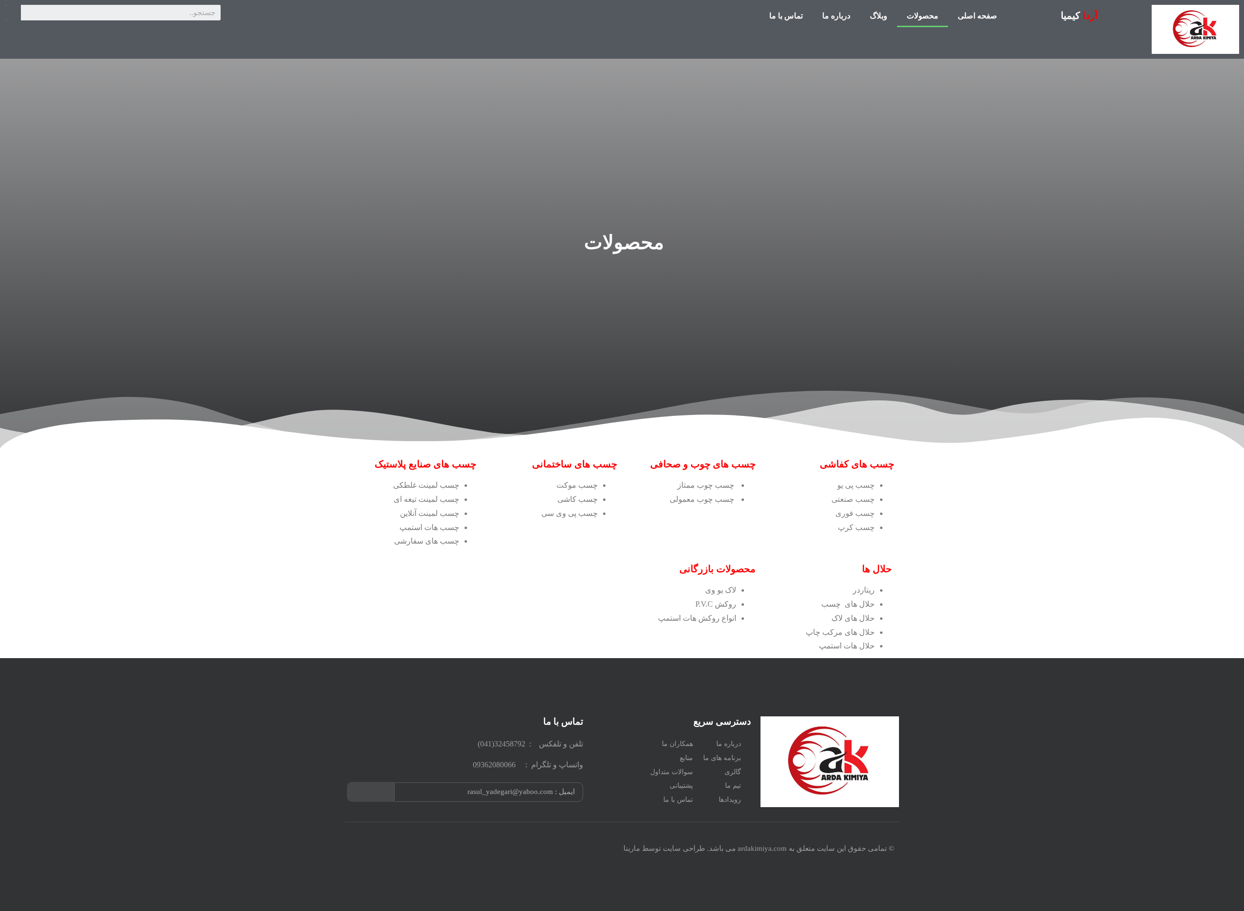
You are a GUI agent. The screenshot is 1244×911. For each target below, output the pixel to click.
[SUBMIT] (370, 792)
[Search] (13, 12)
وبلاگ (878, 16)
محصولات (922, 16)
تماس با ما (786, 16)
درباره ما (836, 16)
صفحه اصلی (977, 16)
